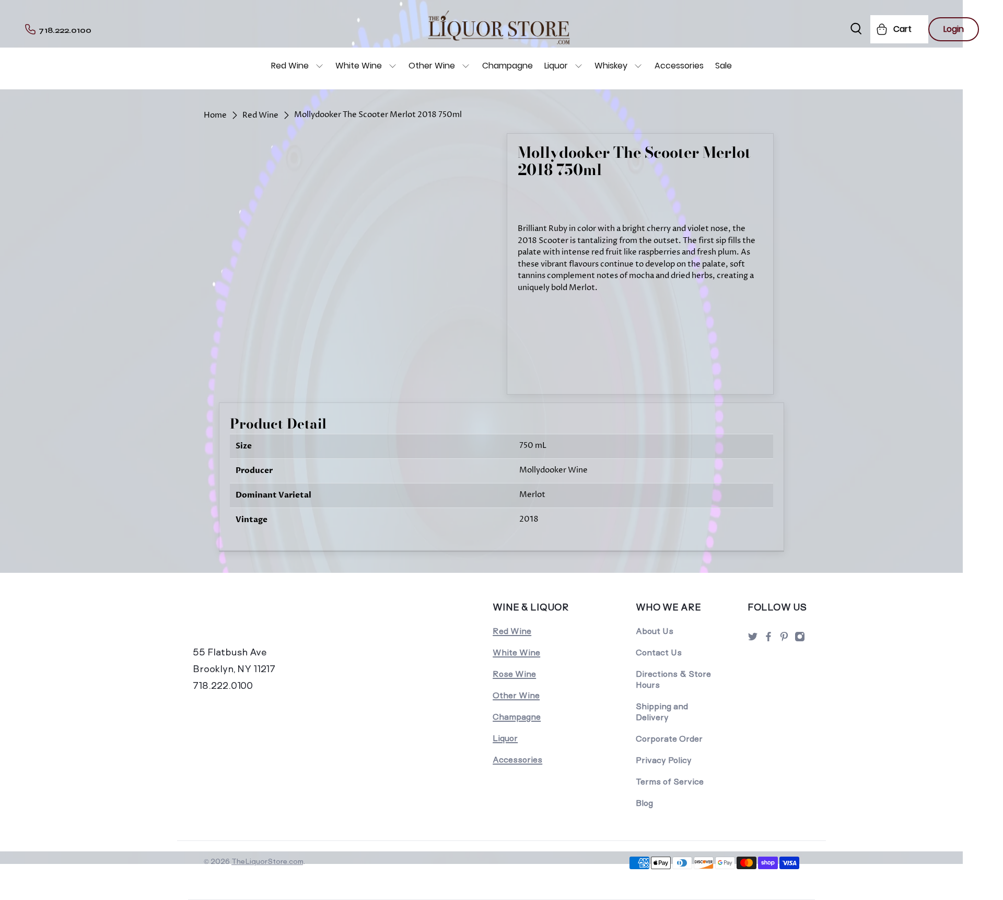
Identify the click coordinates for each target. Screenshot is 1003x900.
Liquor (556, 66)
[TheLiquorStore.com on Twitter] (753, 639)
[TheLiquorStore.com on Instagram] (800, 639)
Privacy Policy (664, 760)
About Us (654, 631)
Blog (644, 803)
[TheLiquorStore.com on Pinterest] (784, 639)
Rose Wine (514, 674)
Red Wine (290, 66)
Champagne (507, 66)
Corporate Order (669, 739)
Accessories (679, 66)
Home (215, 115)
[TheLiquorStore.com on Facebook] (768, 639)
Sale (723, 66)
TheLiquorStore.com (267, 861)
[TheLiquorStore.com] (265, 621)
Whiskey (610, 66)
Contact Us (659, 652)
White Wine (358, 66)
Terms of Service (670, 782)
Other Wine (432, 66)
